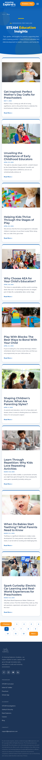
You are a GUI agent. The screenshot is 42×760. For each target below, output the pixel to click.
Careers (4, 717)
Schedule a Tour (27, 4)
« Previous (6, 624)
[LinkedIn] (18, 672)
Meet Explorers (6, 713)
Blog (3, 720)
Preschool (5, 691)
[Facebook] (4, 672)
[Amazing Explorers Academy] (9, 4)
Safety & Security (7, 709)
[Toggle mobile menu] (37, 3)
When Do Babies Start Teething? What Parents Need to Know (20, 527)
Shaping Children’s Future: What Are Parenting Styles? (17, 401)
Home (3, 14)
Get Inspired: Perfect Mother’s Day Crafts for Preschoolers (19, 94)
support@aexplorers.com (9, 731)
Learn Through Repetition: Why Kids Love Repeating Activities (18, 464)
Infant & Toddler (7, 687)
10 (8, 633)
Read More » (8, 113)
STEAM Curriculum (8, 684)
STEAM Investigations (9, 706)
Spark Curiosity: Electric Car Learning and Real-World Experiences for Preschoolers (20, 590)
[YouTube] (13, 672)
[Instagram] (8, 672)
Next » (33, 634)
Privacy (25, 756)
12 (24, 633)
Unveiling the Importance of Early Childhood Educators (18, 156)
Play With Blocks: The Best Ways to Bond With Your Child (20, 339)
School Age (5, 695)
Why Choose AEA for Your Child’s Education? (20, 280)
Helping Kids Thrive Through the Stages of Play (19, 220)
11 (16, 633)
